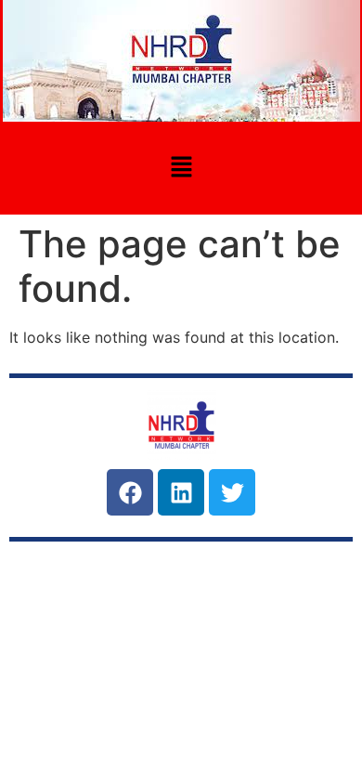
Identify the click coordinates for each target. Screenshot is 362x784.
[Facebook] (130, 492)
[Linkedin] (181, 492)
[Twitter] (232, 492)
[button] (181, 168)
